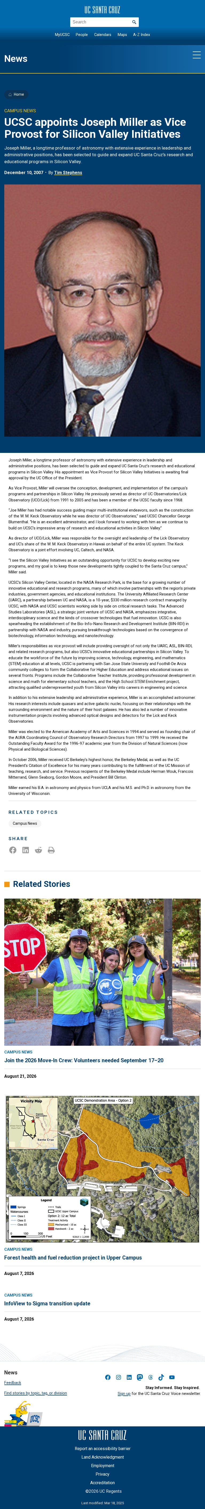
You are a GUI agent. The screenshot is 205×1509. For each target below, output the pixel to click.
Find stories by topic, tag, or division (35, 1393)
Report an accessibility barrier (103, 1448)
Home (19, 94)
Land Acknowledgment (102, 1457)
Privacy (102, 1474)
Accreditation (102, 1482)
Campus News (25, 823)
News (15, 58)
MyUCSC (62, 35)
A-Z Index (141, 35)
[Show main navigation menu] (197, 55)
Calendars (102, 35)
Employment (102, 1465)
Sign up (124, 1393)
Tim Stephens (68, 172)
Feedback (12, 1382)
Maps (122, 35)
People (82, 35)
